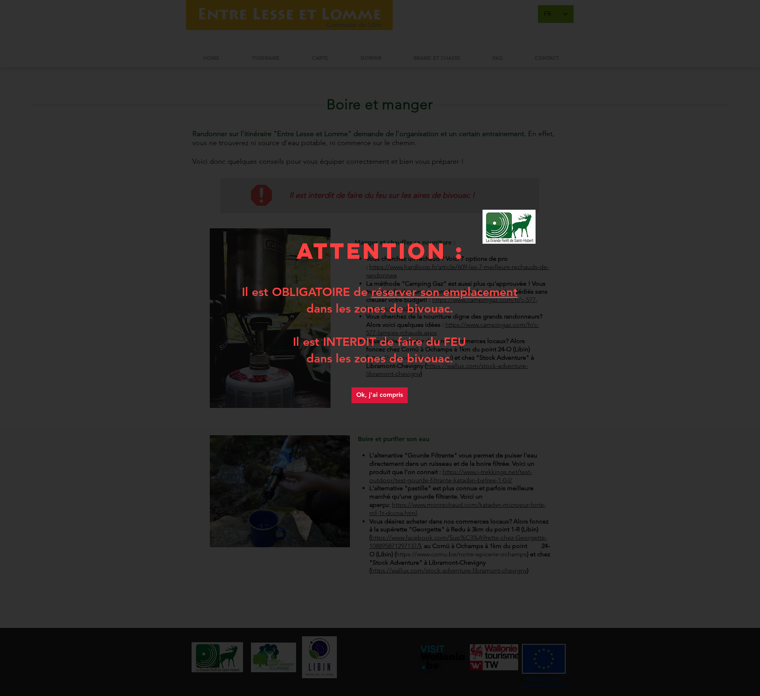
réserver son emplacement (444, 292)
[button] (380, 395)
